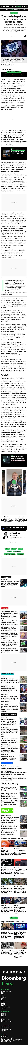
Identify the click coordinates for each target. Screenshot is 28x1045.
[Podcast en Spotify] (24, 972)
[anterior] (2, 520)
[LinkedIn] (15, 542)
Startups (14, 13)
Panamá (3, 1002)
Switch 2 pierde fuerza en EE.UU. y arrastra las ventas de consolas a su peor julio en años (20, 872)
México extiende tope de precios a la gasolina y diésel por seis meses (9, 650)
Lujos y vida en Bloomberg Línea (13, 922)
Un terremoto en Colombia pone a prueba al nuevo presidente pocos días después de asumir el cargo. (9, 795)
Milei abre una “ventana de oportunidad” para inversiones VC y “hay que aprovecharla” (19, 520)
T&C (2, 1031)
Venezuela (3, 997)
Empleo (9, 551)
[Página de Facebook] (4, 972)
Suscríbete (3, 1026)
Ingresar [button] (25, 6)
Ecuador (3, 1000)
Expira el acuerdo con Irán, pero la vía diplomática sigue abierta (9, 788)
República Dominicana (5, 1007)
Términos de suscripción (6, 1029)
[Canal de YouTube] (11, 972)
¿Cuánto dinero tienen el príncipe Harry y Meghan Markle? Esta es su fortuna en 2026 (7, 953)
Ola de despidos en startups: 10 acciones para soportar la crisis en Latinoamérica (18, 151)
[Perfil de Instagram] (14, 972)
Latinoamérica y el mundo (6, 991)
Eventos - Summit (4, 1036)
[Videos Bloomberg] (14, 783)
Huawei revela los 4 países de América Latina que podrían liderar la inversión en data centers (10, 584)
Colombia (3, 996)
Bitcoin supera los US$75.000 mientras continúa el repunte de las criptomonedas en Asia (7, 853)
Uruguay (3, 1003)
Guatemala (3, 1008)
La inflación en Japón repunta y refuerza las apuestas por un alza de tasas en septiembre (7, 891)
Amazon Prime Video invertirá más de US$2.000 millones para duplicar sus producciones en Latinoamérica (20, 935)
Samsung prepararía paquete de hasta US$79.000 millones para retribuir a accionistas (20, 853)
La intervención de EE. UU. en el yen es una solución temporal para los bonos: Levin (10, 803)
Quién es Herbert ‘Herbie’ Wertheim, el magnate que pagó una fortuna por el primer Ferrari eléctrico (20, 954)
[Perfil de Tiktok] (20, 972)
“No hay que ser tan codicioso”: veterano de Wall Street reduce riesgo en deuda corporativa (7, 910)
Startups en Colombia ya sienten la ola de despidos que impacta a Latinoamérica (18, 458)
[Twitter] (13, 542)
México (2, 993)
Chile (2, 998)
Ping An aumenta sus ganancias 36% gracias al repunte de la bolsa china (8, 628)
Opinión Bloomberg (7, 763)
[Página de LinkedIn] (17, 972)
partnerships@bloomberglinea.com (8, 1038)
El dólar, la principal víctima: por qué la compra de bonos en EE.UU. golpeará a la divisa (10, 680)
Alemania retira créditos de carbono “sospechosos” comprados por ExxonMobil (9, 622)
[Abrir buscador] (22, 6)
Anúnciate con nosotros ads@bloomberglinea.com (11, 1039)
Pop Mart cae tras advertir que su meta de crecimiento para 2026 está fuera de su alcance (9, 635)
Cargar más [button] (14, 918)
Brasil (2, 992)
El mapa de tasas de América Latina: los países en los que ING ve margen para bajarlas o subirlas (9, 708)
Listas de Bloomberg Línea (6, 1021)
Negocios (20, 548)
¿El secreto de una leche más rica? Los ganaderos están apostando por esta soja (10, 826)
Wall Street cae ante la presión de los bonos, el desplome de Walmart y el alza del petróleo (9, 689)
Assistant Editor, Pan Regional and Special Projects (17, 538)
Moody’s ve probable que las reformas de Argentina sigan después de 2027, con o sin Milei (9, 731)
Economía (3, 1013)
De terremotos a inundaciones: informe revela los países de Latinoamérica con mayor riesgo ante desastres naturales (10, 819)
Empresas (14, 548)
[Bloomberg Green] (14, 810)
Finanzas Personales (5, 1019)
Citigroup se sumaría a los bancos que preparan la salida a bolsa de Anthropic (7, 871)
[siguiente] (25, 520)
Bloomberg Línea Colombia (10, 554)
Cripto (2, 1018)
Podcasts (3, 1020)
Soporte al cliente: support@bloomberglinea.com (11, 1040)
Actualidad (3, 1016)
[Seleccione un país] (3, 6)
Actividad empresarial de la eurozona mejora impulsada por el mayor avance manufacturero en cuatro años (9, 615)
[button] (25, 36)
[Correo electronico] (10, 542)
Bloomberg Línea (17, 551)
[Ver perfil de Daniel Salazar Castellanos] (5, 538)
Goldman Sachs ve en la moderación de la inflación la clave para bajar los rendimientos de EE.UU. (9, 749)
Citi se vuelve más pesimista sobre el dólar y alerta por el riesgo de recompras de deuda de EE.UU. (9, 699)
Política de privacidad (5, 1028)
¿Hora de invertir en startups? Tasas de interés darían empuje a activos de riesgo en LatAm (8, 520)
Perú (2, 999)
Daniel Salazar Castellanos (8, 64)
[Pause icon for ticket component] (1, 10)
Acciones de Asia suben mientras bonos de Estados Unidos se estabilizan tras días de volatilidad (9, 643)
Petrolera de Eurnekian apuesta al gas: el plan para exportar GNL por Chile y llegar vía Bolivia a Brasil (9, 722)
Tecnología (3, 1030)
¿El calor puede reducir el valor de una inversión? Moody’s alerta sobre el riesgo (9, 833)
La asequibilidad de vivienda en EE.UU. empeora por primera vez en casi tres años (20, 890)
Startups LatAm (20, 554)
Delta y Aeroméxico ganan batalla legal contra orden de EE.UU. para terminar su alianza (20, 910)
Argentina (3, 994)
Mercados (3, 1014)
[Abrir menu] (1, 6)
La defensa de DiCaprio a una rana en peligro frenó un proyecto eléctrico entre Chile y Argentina (7, 935)
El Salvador (3, 1005)
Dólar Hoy (3, 1015)
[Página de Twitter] (7, 972)
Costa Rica (3, 1004)
